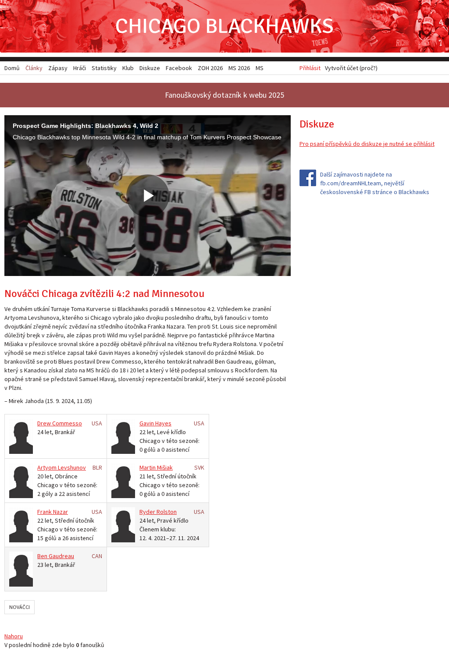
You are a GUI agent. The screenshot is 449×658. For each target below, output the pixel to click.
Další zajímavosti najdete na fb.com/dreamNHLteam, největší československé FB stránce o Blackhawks (374, 183)
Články (34, 68)
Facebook (179, 68)
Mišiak (165, 467)
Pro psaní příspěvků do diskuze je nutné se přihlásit (367, 144)
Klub (128, 68)
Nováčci (19, 607)
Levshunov (72, 467)
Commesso (67, 423)
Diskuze (149, 68)
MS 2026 (239, 68)
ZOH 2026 (210, 68)
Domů (12, 68)
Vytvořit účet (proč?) (351, 68)
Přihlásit (310, 68)
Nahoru (13, 636)
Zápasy (58, 68)
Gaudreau (61, 556)
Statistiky (104, 68)
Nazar (60, 512)
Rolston (167, 512)
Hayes (163, 423)
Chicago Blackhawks (224, 26)
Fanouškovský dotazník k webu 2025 (224, 95)
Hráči (79, 68)
